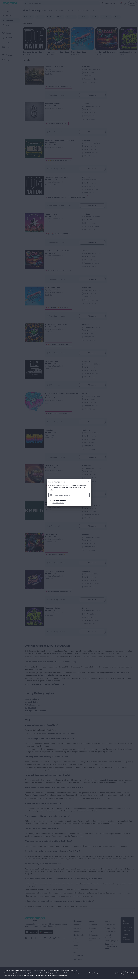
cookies (17, 970)
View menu (92, 95)
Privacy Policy (62, 975)
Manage (119, 973)
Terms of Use (52, 975)
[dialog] (69, 973)
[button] (70, 502)
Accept (129, 973)
